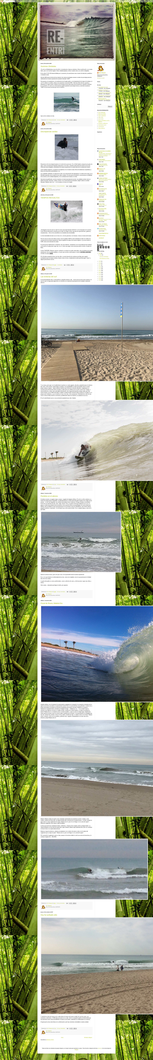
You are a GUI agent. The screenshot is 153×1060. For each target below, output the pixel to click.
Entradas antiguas (88, 1037)
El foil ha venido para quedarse (105, 160)
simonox (100, 1048)
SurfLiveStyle (102, 235)
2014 (100, 270)
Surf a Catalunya (102, 115)
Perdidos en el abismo (49, 496)
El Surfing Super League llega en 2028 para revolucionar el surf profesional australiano (105, 154)
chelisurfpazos (102, 200)
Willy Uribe (100, 117)
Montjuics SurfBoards (103, 123)
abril (101, 255)
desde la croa (102, 168)
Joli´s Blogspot (102, 72)
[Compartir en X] (73, 120)
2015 (100, 268)
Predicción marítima (103, 229)
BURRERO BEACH (103, 173)
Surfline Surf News (103, 178)
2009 (100, 280)
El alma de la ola (102, 199)
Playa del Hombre (103, 164)
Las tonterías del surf (49, 277)
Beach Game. (101, 209)
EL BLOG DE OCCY (103, 213)
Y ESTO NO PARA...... (103, 174)
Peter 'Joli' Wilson (103, 224)
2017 (100, 265)
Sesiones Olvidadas (48, 66)
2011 (100, 276)
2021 (100, 253)
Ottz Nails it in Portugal (103, 225)
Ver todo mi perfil (100, 78)
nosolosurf (101, 238)
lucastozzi (101, 218)
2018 (100, 263)
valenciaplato (102, 159)
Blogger (76, 1049)
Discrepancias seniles (49, 132)
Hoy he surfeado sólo (49, 915)
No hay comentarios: (61, 119)
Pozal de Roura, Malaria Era (51, 603)
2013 (100, 272)
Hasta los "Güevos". (103, 205)
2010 (100, 278)
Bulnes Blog (101, 204)
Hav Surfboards (101, 112)
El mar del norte (102, 189)
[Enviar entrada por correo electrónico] (67, 119)
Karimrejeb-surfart (102, 125)
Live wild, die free (103, 188)
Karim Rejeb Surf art (103, 233)
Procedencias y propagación (104, 95)
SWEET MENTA (102, 193)
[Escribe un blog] (71, 120)
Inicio (62, 1037)
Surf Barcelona (102, 228)
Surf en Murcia (101, 128)
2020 (100, 261)
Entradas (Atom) (50, 1039)
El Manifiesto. (101, 169)
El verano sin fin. (102, 208)
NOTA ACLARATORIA (103, 165)
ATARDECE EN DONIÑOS (104, 214)
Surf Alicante (101, 126)
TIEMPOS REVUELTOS (50, 198)
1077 (100, 185)
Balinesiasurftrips (102, 114)
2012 (100, 274)
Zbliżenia (101, 184)
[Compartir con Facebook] (74, 120)
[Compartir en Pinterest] (76, 120)
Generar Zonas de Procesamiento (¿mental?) (104, 99)
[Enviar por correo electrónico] (70, 120)
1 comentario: (60, 264)
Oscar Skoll (100, 119)
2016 (100, 267)
